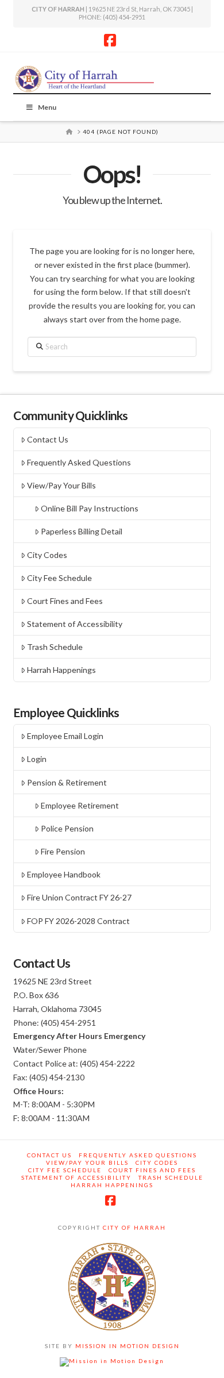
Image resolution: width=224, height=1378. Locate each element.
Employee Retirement (80, 805)
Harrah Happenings (61, 670)
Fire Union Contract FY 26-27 (79, 897)
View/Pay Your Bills (61, 485)
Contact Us (47, 439)
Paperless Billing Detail (81, 531)
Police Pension (67, 828)
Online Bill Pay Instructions (89, 508)
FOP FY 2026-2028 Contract (78, 921)
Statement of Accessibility (74, 624)
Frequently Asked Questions (79, 462)
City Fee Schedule (59, 578)
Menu (47, 107)
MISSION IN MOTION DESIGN (126, 1345)
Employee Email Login (65, 736)
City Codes (47, 555)
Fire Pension (63, 851)
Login (37, 759)
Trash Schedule (55, 647)
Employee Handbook (64, 874)
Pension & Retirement (67, 782)
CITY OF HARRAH (133, 1227)
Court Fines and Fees (65, 601)
